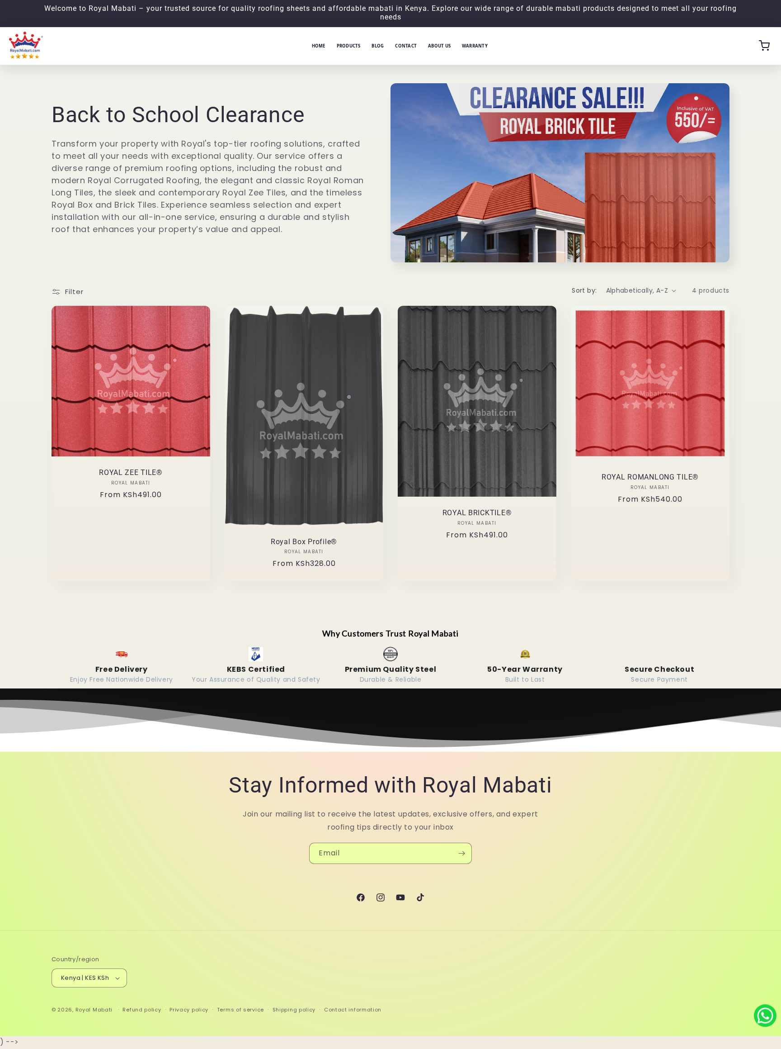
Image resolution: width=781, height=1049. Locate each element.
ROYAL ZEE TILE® (131, 473)
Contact (406, 46)
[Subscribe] (461, 853)
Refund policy (141, 1009)
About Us (439, 46)
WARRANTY (475, 46)
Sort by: (584, 290)
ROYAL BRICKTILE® (477, 513)
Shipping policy (294, 1009)
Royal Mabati (94, 1009)
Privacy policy (188, 1009)
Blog (378, 46)
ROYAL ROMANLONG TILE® (650, 477)
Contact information (352, 1009)
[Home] (26, 46)
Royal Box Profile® (304, 542)
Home (318, 46)
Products (349, 46)
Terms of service (240, 1009)
